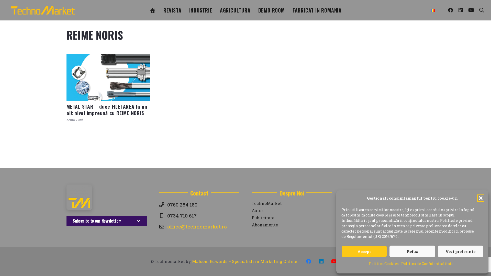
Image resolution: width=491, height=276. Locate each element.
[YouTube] (471, 10)
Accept (364, 251)
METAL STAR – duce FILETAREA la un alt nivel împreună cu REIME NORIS (106, 110)
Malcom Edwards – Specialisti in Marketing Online (244, 261)
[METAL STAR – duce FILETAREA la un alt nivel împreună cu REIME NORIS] (108, 77)
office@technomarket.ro (197, 226)
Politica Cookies (384, 263)
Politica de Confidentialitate (427, 263)
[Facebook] (450, 10)
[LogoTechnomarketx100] (43, 10)
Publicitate (263, 217)
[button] (480, 198)
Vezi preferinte (460, 251)
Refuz (412, 251)
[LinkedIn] (461, 10)
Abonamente (265, 224)
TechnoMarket (267, 203)
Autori (258, 210)
